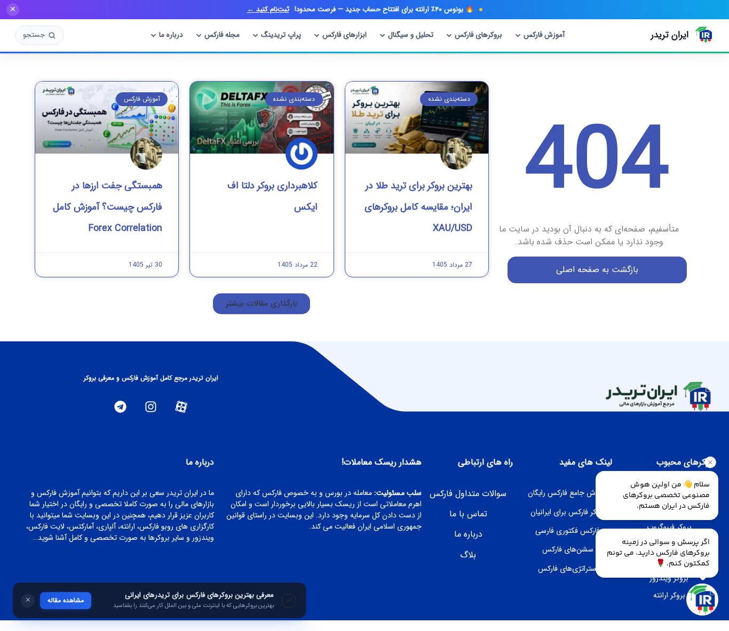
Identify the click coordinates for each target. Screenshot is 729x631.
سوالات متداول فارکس (468, 493)
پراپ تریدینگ (281, 35)
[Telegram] (120, 407)
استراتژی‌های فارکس (568, 568)
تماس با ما (468, 514)
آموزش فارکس (544, 35)
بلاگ (468, 555)
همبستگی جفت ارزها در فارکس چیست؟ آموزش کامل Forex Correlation (107, 207)
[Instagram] (151, 407)
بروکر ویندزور (668, 578)
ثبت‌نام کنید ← (268, 9)
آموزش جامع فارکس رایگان (567, 493)
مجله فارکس (222, 35)
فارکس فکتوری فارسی (567, 531)
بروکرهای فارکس (478, 35)
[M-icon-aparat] (181, 407)
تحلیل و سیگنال (410, 35)
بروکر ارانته (669, 595)
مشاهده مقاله (65, 600)
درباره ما (171, 35)
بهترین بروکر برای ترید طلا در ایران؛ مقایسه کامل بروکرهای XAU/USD (418, 207)
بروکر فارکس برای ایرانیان (567, 512)
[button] (261, 303)
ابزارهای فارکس (344, 35)
